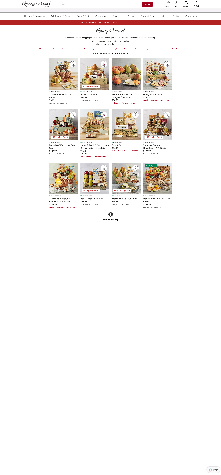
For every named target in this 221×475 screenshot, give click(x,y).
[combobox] (100, 4)
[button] (34, 16)
